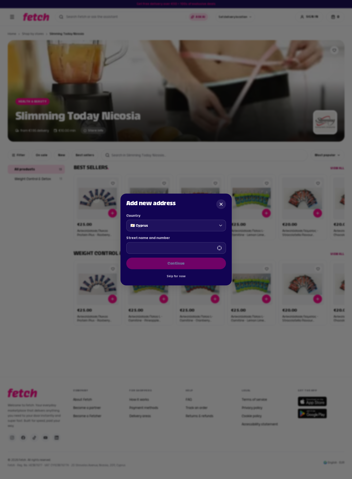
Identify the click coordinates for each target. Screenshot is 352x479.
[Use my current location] (219, 248)
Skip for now (176, 276)
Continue (176, 263)
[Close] (221, 204)
